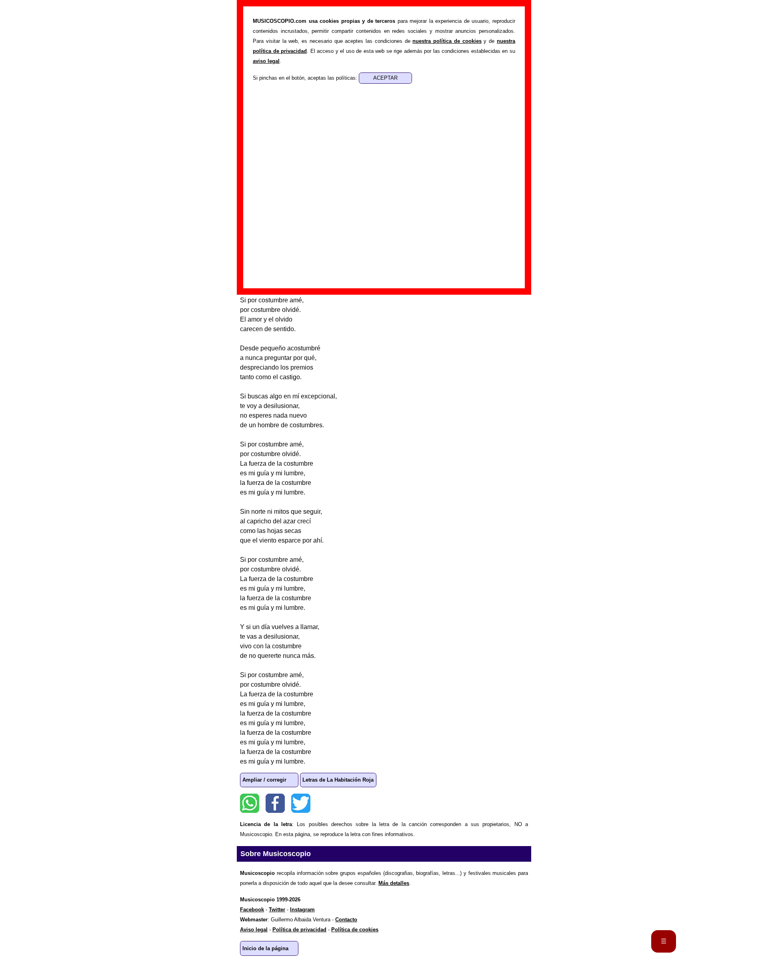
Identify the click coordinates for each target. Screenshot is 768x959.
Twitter (300, 803)
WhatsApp (249, 803)
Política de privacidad (299, 930)
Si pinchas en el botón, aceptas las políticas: (306, 78)
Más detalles (393, 883)
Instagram (302, 910)
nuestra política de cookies (446, 41)
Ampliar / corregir (264, 780)
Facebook (275, 803)
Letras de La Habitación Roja (338, 780)
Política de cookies (354, 930)
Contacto (346, 920)
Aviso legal (254, 930)
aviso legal (266, 61)
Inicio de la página (265, 948)
